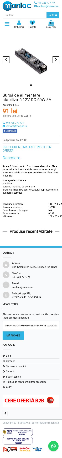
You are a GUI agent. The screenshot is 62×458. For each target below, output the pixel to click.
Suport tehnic (13, 376)
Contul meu (18, 27)
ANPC (9, 387)
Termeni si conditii (16, 366)
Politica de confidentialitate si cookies (26, 382)
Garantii (10, 371)
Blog (8, 355)
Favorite (32, 24)
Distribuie (10, 130)
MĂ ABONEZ (13, 335)
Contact (10, 361)
